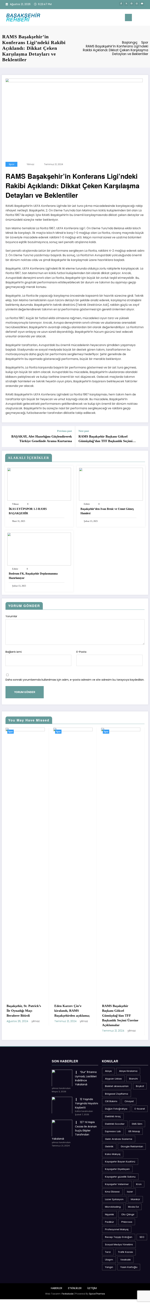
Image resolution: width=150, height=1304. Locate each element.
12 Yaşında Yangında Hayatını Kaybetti (86, 1103)
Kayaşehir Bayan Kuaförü (120, 1161)
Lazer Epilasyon (114, 1199)
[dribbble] (132, 4)
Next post (83, 431)
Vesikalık (125, 1259)
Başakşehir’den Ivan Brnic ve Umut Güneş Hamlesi (107, 511)
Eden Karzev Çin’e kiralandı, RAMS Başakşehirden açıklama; (26, 1010)
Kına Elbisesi (112, 1191)
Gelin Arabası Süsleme (118, 1139)
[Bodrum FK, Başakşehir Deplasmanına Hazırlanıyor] (39, 549)
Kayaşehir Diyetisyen (117, 1169)
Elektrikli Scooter (115, 1124)
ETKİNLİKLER (75, 1288)
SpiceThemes (97, 1293)
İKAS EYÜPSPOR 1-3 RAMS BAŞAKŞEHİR (28, 511)
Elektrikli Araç (113, 1116)
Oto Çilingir (127, 1214)
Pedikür (109, 1222)
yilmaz (30, 164)
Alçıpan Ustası (113, 1078)
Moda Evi (133, 1207)
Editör (87, 504)
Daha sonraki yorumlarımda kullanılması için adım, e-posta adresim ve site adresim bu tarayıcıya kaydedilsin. (74, 680)
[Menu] (128, 17)
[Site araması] (140, 18)
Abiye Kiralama (128, 1071)
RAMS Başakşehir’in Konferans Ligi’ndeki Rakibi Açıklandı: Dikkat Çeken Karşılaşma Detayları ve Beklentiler (122, 1015)
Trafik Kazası (125, 1252)
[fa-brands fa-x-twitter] (126, 4)
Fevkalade (68, 1293)
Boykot (140, 1086)
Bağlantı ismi (13, 652)
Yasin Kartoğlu (128, 1267)
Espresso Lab (113, 1131)
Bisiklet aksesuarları (117, 1086)
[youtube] (142, 4)
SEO (142, 1237)
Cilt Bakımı (111, 1101)
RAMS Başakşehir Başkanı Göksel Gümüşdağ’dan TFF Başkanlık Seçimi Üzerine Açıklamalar (105, 439)
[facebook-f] (121, 4)
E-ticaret (140, 1108)
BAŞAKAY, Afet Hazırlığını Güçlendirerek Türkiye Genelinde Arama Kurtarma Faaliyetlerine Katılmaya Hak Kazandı (41, 439)
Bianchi (133, 1078)
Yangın (109, 1267)
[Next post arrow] (143, 436)
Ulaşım (109, 1259)
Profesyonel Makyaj (116, 1229)
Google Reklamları (132, 1146)
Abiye (108, 1071)
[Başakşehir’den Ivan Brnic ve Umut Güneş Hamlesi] (111, 484)
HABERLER (56, 1288)
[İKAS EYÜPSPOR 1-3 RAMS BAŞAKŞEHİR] (39, 484)
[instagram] (137, 4)
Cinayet (129, 1101)
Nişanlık (109, 1214)
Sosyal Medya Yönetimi (119, 1244)
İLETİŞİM (92, 1288)
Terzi (108, 1252)
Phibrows (126, 1222)
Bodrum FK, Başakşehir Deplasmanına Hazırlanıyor (33, 575)
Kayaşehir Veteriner (117, 1184)
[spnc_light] (146, 18)
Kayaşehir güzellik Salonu (120, 1176)
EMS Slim (137, 1124)
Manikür (135, 1199)
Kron (139, 1184)
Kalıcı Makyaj (112, 1154)
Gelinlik (109, 1146)
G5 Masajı (134, 1131)
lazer (130, 1191)
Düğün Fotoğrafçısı (116, 1108)
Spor (11, 164)
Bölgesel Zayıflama (116, 1094)
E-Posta (81, 652)
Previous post (64, 431)
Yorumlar (11, 616)
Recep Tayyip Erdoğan (118, 1237)
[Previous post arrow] (6, 436)
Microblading (113, 1207)
